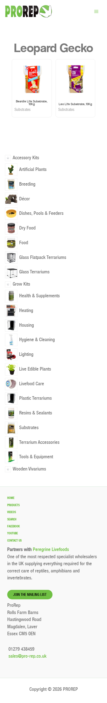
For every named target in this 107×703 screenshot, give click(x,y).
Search (11, 519)
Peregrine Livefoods (51, 549)
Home (10, 498)
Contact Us (14, 540)
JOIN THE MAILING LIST (30, 594)
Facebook (13, 526)
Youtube (12, 533)
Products (13, 505)
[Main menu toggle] (96, 11)
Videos (11, 512)
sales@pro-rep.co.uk (27, 656)
